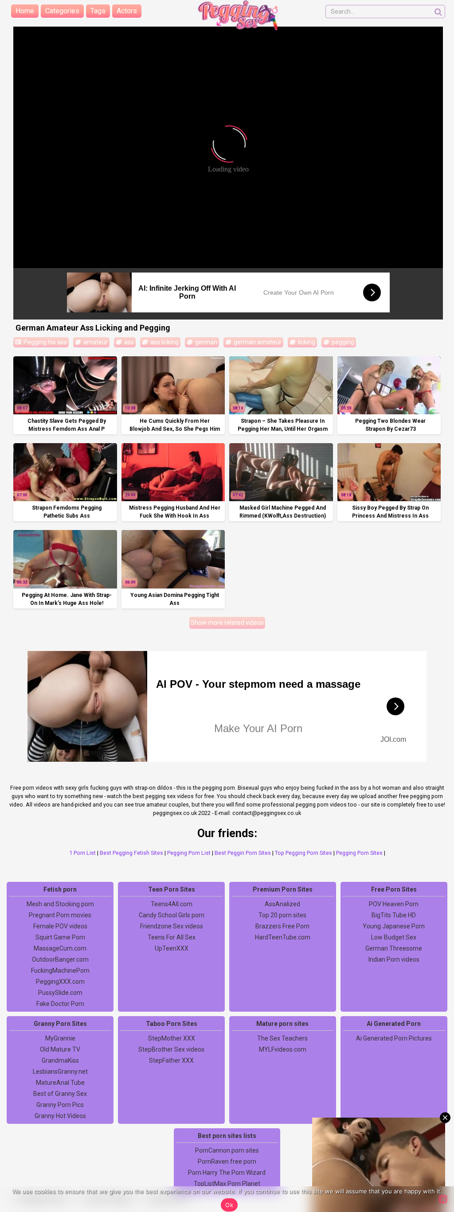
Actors (127, 11)
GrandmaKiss (60, 1060)
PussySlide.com (60, 992)
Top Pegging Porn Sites (303, 853)
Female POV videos (60, 926)
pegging (342, 342)
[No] (442, 1199)
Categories (62, 11)
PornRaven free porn (227, 1161)
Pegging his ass (44, 342)
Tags (98, 11)
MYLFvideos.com (282, 1049)
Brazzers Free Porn (282, 926)
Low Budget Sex (393, 937)
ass (128, 342)
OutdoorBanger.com (60, 959)
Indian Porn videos (393, 959)
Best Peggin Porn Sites (243, 853)
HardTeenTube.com (282, 937)
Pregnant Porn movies (60, 915)
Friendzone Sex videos (171, 926)
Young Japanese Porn (394, 926)
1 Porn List (82, 853)
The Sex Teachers (282, 1038)
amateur (95, 342)
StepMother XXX (171, 1038)
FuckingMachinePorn (60, 970)
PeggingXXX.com (60, 981)
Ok (229, 1204)
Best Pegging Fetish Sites (131, 853)
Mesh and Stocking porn (60, 904)
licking (306, 342)
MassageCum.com (60, 948)
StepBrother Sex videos (171, 1049)
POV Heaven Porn (394, 904)
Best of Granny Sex (60, 1093)
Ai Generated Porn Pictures (394, 1038)
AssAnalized (282, 904)
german (205, 342)
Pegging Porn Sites (359, 853)
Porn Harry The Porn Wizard (227, 1172)
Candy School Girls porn (171, 915)
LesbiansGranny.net (60, 1071)
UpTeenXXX (171, 948)
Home (25, 11)
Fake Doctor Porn (60, 1003)
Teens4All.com (171, 904)
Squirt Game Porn (60, 937)
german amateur (257, 342)
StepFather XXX (171, 1060)
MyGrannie (60, 1038)
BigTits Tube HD (394, 915)
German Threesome (393, 948)
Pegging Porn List (189, 853)
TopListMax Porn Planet (227, 1183)
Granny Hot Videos (60, 1115)
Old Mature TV (60, 1049)
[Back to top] (427, 1172)
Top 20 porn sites (282, 915)
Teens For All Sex (172, 937)
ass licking (164, 342)
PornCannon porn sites (227, 1150)
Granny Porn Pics (60, 1104)
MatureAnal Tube (60, 1082)
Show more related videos (227, 622)
